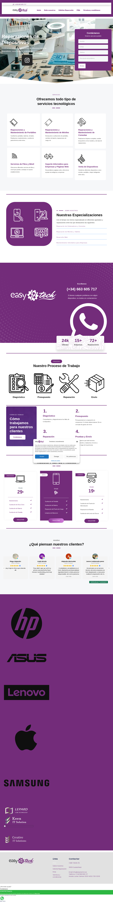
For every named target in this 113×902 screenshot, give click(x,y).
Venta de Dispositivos (88, 167)
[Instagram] (27, 60)
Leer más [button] (43, 576)
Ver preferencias (71, 456)
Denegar (56, 456)
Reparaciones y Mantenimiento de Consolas (86, 132)
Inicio (39, 10)
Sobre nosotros (49, 10)
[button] (77, 441)
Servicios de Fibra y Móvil (22, 164)
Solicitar (20, 519)
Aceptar (42, 456)
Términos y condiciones (91, 10)
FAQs (78, 10)
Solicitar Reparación (66, 10)
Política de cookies (55, 460)
